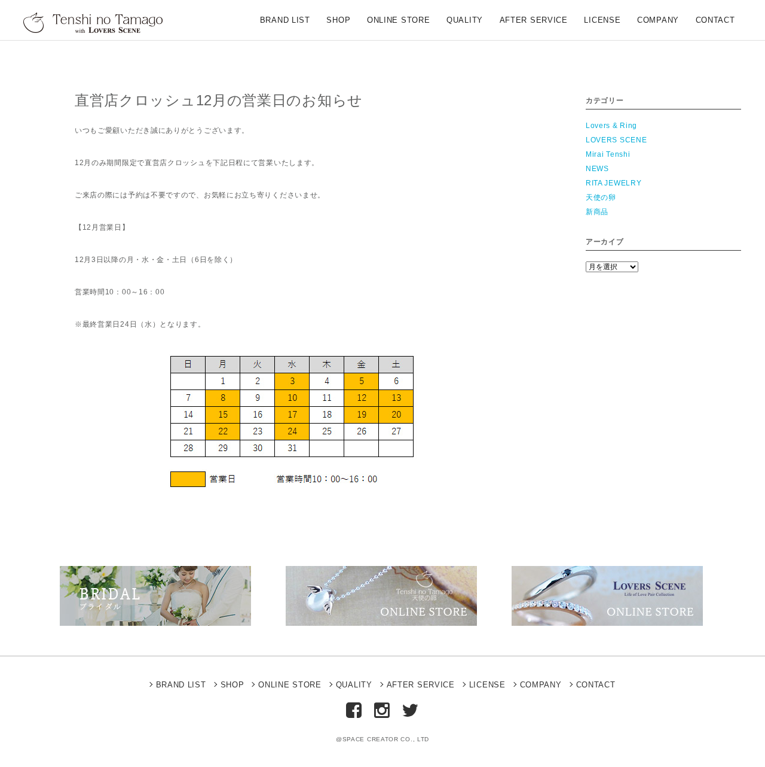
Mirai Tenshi (608, 154)
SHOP (338, 21)
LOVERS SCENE (616, 140)
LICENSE (602, 21)
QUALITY (464, 21)
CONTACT (715, 21)
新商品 (597, 212)
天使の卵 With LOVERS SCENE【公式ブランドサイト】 (97, 22)
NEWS (597, 169)
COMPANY (658, 21)
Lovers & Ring (611, 125)
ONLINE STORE (398, 21)
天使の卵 (601, 197)
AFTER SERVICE (534, 21)
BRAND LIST (285, 21)
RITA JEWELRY (613, 183)
